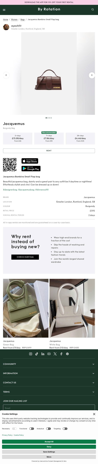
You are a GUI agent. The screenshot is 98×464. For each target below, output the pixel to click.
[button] (49, 364)
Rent (49, 151)
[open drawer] (4, 9)
